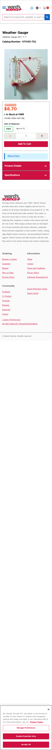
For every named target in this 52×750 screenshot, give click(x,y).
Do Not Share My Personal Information (20, 324)
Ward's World (32, 293)
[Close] (48, 709)
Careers (5, 314)
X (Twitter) (7, 296)
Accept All (26, 745)
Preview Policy (8, 277)
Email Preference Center (37, 289)
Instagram (6, 310)
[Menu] (4, 8)
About (29, 259)
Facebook (6, 292)
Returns (5, 268)
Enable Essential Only (26, 736)
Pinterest (5, 305)
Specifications (12, 175)
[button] (31, 8)
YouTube (6, 301)
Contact (30, 264)
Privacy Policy (33, 273)
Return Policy (14, 156)
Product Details (13, 166)
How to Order (8, 273)
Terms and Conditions (36, 268)
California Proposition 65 (37, 277)
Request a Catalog (9, 259)
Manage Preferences (26, 728)
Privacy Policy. (37, 722)
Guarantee (6, 264)
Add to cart (24, 144)
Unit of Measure (11, 124)
